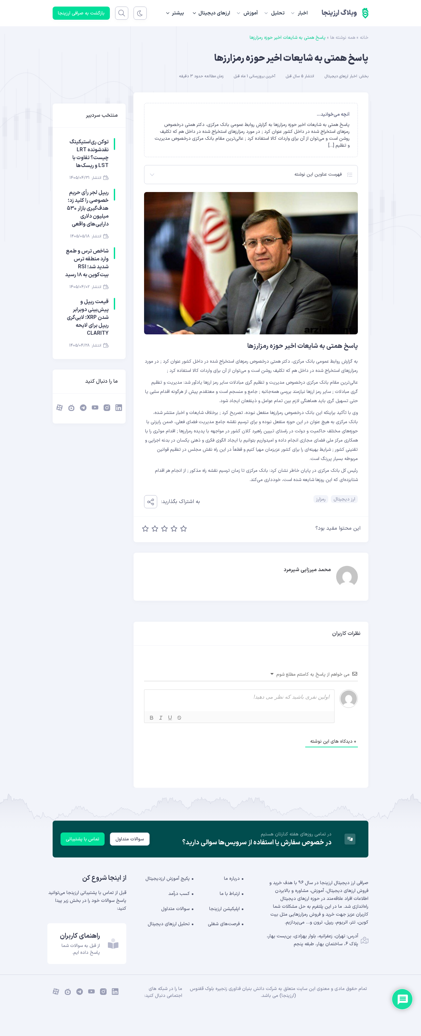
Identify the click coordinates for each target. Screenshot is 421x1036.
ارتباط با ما (230, 893)
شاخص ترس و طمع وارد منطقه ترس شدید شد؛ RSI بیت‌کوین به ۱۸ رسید (87, 263)
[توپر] (151, 718)
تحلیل (278, 13)
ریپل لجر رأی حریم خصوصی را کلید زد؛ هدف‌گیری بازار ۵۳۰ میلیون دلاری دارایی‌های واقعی (88, 208)
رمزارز (321, 499)
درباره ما (232, 878)
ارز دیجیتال (344, 499)
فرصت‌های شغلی (224, 924)
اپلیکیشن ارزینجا (224, 908)
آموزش (250, 13)
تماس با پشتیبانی (82, 839)
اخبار (303, 13)
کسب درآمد (179, 893)
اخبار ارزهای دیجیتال (341, 76)
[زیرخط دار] (170, 718)
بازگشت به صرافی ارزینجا (81, 13)
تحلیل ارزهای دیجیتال (169, 924)
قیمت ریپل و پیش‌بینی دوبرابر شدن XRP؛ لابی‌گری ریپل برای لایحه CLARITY (88, 317)
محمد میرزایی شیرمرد (307, 570)
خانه (364, 37)
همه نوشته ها (342, 37)
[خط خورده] (179, 718)
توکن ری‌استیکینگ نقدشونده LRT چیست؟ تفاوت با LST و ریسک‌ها (89, 154)
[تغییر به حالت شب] (140, 13)
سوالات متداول (129, 839)
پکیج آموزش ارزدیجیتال (167, 878)
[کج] (160, 718)
